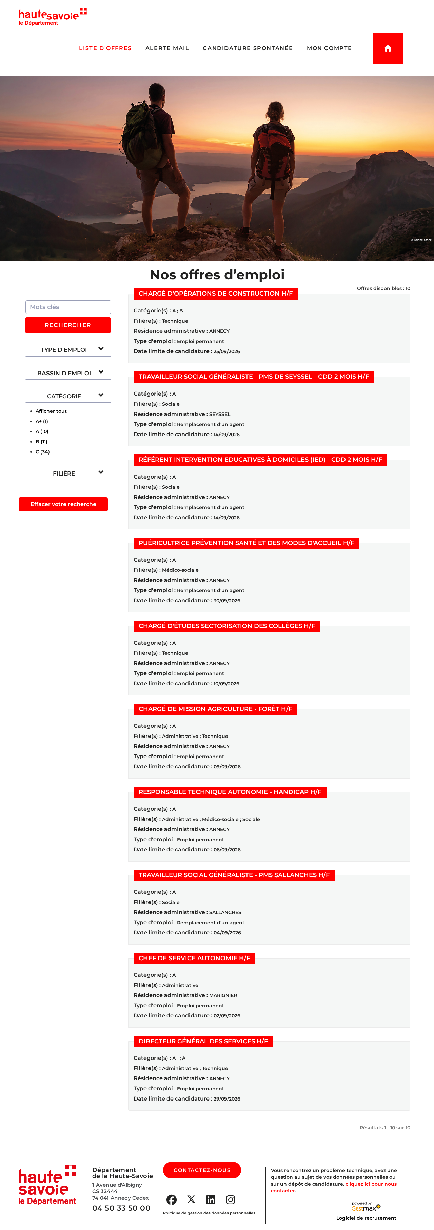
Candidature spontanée (248, 48)
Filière (64, 473)
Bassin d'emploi (64, 373)
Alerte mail (167, 48)
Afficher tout (51, 411)
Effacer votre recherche (63, 504)
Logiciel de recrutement (366, 1218)
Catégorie (64, 396)
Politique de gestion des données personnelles (209, 1213)
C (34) (43, 452)
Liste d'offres (105, 48)
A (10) (42, 431)
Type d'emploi (64, 349)
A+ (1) (42, 421)
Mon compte (329, 48)
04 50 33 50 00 (121, 1208)
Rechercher (68, 325)
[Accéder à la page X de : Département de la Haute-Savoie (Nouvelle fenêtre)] (191, 1199)
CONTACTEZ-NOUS (202, 1170)
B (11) (41, 442)
